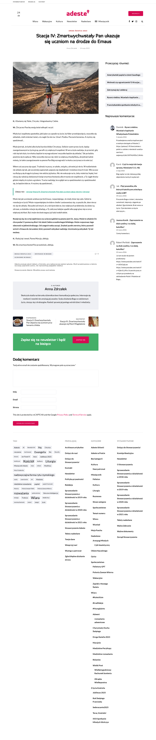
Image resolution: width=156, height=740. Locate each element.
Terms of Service (79, 415)
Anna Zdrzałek (72, 48)
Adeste (17, 447)
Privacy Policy (63, 415)
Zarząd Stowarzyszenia (127, 537)
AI (23, 447)
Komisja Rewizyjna (125, 453)
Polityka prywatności (74, 479)
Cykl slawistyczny (102, 545)
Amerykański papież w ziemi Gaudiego (123, 75)
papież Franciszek (48, 484)
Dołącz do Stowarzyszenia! (129, 447)
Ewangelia (40, 452)
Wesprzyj (136, 13)
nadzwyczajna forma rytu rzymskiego (34, 474)
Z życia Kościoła (98, 688)
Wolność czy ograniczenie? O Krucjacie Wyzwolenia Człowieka (125, 82)
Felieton (96, 479)
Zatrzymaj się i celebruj (117, 90)
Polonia (16, 488)
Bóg (40, 447)
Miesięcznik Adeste (21, 466)
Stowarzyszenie (19, 2)
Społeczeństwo (99, 507)
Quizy (93, 556)
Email (15, 399)
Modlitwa (47, 466)
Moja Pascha (96, 530)
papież (37, 484)
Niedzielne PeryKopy (102, 648)
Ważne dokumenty (125, 531)
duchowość (27, 452)
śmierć (30, 502)
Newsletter (72, 21)
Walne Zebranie (124, 526)
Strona (16, 407)
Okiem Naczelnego (99, 551)
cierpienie (17, 452)
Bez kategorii (97, 459)
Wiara (35, 21)
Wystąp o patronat (73, 551)
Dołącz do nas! (71, 453)
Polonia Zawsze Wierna (45, 488)
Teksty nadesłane (72, 533)
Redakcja (31, 2)
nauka (15, 479)
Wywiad (96, 524)
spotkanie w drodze (43, 254)
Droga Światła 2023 (78, 31)
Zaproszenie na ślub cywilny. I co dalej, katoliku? (129, 223)
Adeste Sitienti (97, 447)
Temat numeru (99, 513)
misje (32, 465)
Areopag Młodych (100, 540)
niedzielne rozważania (22, 484)
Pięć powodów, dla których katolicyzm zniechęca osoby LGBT (129, 189)
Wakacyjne (47, 21)
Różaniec (97, 660)
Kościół (28, 461)
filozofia (57, 452)
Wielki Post (46, 498)
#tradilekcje (98, 603)
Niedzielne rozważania (103, 654)
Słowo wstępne (99, 502)
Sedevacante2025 (100, 707)
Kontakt (42, 2)
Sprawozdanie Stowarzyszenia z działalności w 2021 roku (76, 519)
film (50, 452)
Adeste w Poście (98, 453)
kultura (39, 461)
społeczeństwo (36, 493)
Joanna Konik (122, 220)
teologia (16, 497)
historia (16, 456)
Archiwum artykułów (74, 447)
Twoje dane (70, 539)
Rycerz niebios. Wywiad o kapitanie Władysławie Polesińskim (125, 97)
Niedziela (39, 479)
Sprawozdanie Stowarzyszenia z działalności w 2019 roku (76, 494)
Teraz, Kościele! (99, 713)
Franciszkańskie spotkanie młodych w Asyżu (125, 105)
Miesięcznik (103, 21)
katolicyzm (17, 461)
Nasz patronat (99, 469)
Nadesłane (86, 21)
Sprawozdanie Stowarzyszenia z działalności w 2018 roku (130, 473)
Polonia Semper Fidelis (28, 488)
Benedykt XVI (31, 447)
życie (43, 502)
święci (37, 502)
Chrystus (48, 447)
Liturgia (51, 461)
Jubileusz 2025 (46, 457)
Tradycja (25, 498)
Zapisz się (80, 340)
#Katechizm (98, 597)
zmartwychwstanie (19, 502)
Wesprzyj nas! (71, 545)
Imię (15, 392)
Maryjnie (97, 643)
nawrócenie (24, 479)
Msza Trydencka (19, 470)
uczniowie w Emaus (23, 257)
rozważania (21, 493)
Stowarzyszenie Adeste (75, 528)
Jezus (35, 457)
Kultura (59, 21)
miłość (39, 465)
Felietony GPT (99, 566)
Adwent (96, 614)
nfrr (32, 479)
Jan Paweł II (25, 457)
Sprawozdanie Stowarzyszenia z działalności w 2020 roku (76, 506)
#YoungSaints (99, 608)
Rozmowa (97, 496)
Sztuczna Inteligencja (50, 493)
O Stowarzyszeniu (125, 464)
